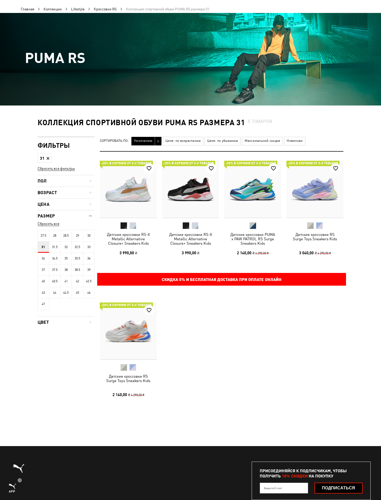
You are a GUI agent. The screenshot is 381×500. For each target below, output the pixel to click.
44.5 (66, 292)
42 (77, 281)
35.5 (77, 258)
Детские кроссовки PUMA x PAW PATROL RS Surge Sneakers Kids (252, 238)
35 (66, 258)
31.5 (55, 247)
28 (54, 235)
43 (43, 292)
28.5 (66, 235)
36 (88, 258)
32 (66, 247)
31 (43, 247)
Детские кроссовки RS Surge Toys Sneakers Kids (315, 236)
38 (66, 270)
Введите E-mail (273, 488)
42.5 (88, 281)
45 (77, 292)
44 (54, 292)
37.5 (55, 270)
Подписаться (338, 488)
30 (88, 235)
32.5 (77, 247)
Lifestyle (77, 9)
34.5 (55, 258)
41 (66, 281)
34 (43, 258)
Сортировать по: (114, 141)
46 (88, 292)
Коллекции (53, 9)
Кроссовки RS (105, 9)
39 (88, 270)
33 (88, 247)
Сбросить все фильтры (56, 168)
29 (77, 235)
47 (43, 304)
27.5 (43, 235)
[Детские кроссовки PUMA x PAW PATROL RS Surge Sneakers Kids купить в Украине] (252, 189)
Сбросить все (48, 224)
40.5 (55, 281)
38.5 (77, 270)
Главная (27, 9)
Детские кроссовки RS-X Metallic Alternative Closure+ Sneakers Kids (128, 238)
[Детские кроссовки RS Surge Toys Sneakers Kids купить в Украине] (314, 189)
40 (43, 281)
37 (43, 270)
